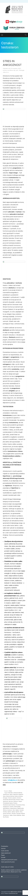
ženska (7, 817)
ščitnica (5, 810)
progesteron (6, 806)
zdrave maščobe (17, 815)
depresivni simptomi (18, 794)
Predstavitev (4, 846)
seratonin (9, 810)
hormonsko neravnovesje (9, 799)
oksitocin (15, 801)
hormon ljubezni (12, 797)
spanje (13, 811)
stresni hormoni (7, 813)
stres (21, 811)
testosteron (6, 815)
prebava (15, 803)
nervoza (11, 801)
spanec (9, 811)
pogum (20, 801)
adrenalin (10, 792)
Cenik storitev (5, 850)
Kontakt (3, 857)
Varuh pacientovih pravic (8, 862)
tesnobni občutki (20, 813)
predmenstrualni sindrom (9, 804)
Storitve (3, 848)
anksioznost (6, 794)
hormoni (19, 797)
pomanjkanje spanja (8, 803)
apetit (11, 794)
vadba (11, 815)
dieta (4, 796)
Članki (10, 791)
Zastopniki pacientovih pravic (9, 859)
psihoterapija (17, 806)
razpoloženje (13, 808)
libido (21, 799)
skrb (14, 810)
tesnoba (14, 813)
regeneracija (20, 808)
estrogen (5, 797)
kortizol (18, 799)
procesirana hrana (20, 804)
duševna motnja (10, 796)
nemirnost (5, 801)
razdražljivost (6, 808)
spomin (17, 811)
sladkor (17, 810)
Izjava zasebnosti (6, 853)
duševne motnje (19, 796)
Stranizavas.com (13, 893)
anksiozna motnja (17, 792)
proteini (11, 806)
